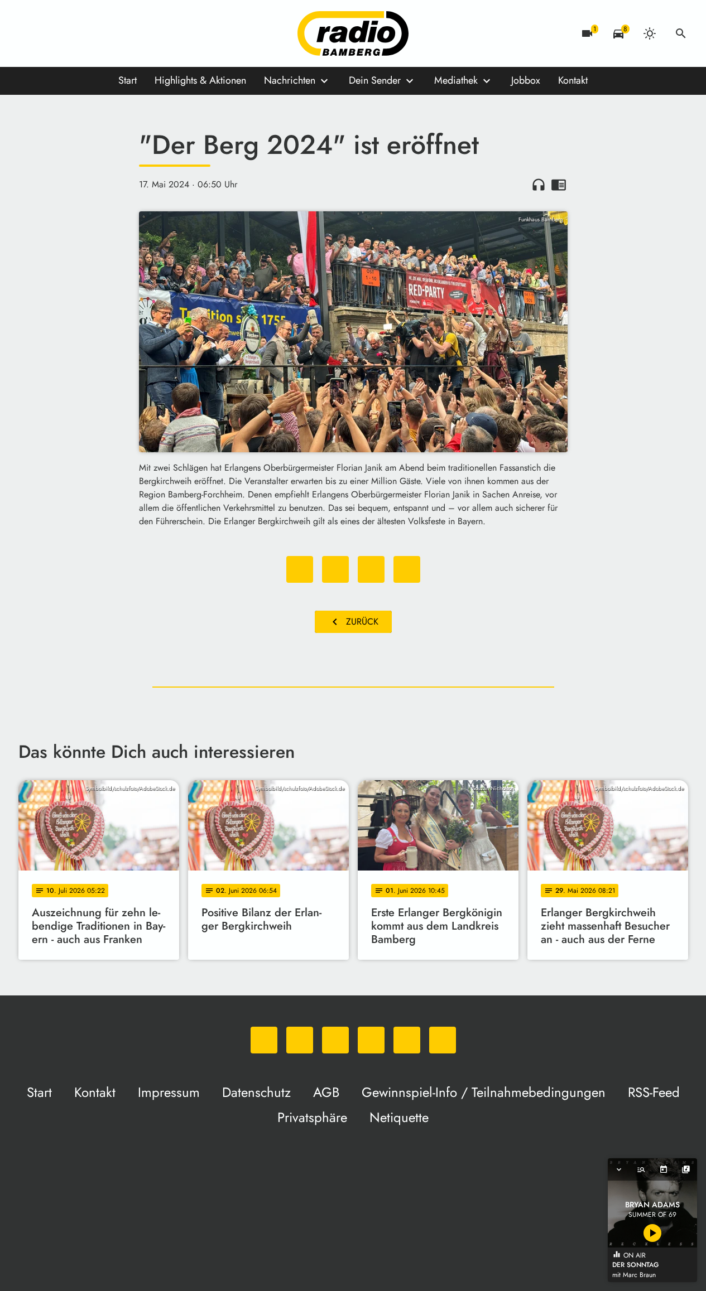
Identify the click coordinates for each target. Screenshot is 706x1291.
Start (127, 80)
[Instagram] (74, 33)
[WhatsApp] (29, 33)
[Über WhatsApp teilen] (371, 569)
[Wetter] (649, 33)
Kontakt (573, 80)
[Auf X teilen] (335, 569)
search (681, 33)
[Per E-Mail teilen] (406, 569)
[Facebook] (52, 33)
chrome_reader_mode (558, 184)
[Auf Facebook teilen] (299, 569)
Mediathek (456, 80)
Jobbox (525, 80)
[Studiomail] (119, 33)
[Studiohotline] (141, 33)
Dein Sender (375, 80)
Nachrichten (289, 80)
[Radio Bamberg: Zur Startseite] (353, 33)
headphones (538, 184)
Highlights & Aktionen (200, 80)
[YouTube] (96, 33)
